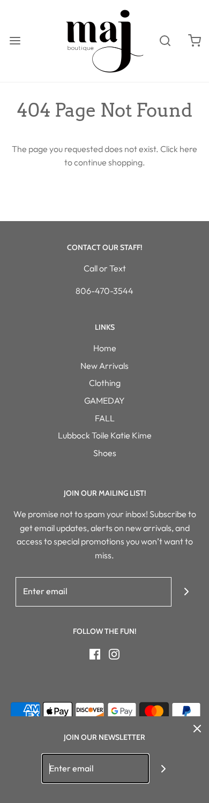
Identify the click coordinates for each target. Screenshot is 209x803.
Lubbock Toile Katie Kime (105, 435)
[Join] (186, 592)
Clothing (105, 382)
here (188, 148)
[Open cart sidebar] (194, 41)
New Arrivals (104, 365)
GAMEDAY (104, 400)
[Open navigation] (14, 41)
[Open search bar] (165, 41)
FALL (105, 418)
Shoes (104, 453)
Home (104, 348)
